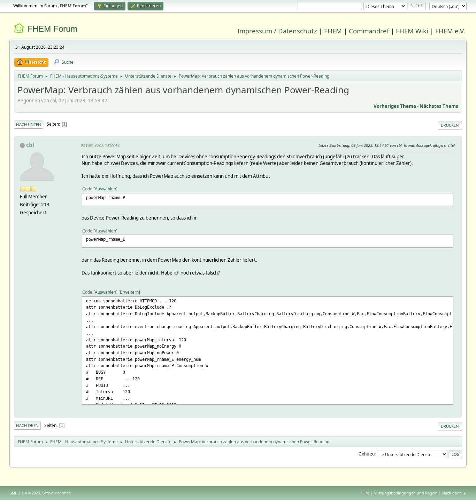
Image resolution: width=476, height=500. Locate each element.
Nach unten (28, 124)
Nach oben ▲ (454, 492)
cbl (30, 145)
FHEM (333, 30)
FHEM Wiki (412, 30)
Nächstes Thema (439, 106)
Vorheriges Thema (395, 106)
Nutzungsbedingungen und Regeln (406, 492)
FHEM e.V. (450, 30)
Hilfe (365, 492)
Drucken (450, 125)
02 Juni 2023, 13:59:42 (100, 145)
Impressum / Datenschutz (277, 30)
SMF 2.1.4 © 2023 (24, 493)
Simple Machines (56, 493)
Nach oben (27, 425)
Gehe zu (367, 454)
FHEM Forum (52, 28)
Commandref (369, 30)
